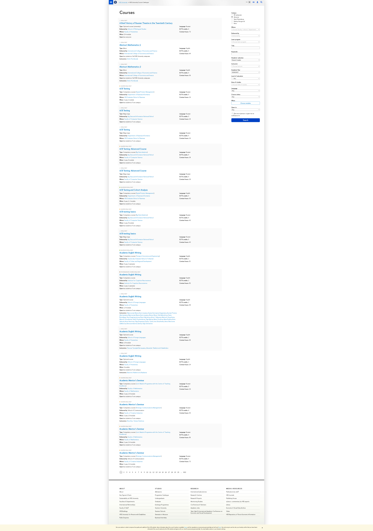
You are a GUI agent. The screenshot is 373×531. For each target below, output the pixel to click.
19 (175, 472)
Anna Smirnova (129, 321)
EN (249, 2)
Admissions (158, 492)
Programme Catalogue (162, 495)
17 (169, 472)
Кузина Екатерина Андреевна (157, 313)
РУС (247, 2)
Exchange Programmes (162, 505)
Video (228, 511)
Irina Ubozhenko (159, 321)
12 (153, 472)
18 (172, 472)
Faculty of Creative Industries (133, 413)
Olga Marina (149, 319)
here (185, 527)
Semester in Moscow (161, 514)
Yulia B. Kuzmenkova (138, 319)
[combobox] (245, 29)
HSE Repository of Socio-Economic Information (240, 514)
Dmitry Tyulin (149, 321)
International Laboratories (199, 492)
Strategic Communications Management (148, 408)
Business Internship (161, 518)
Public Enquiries (124, 518)
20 (178, 472)
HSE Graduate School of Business (134, 97)
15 (163, 472)
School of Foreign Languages (137, 302)
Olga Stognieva (139, 321)
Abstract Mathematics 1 (130, 45)
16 (166, 472)
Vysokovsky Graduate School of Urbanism (141, 259)
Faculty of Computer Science (133, 119)
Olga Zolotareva (147, 323)
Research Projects (196, 498)
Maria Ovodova (158, 319)
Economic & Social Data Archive (236, 508)
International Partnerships (127, 505)
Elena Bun (130, 421)
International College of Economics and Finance (142, 51)
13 (156, 472)
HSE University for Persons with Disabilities (132, 514)
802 (184, 472)
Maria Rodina (168, 319)
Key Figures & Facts (125, 495)
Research (195, 488)
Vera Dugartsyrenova (133, 317)
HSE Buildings (123, 511)
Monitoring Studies (197, 501)
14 (160, 472)
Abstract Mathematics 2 (130, 66)
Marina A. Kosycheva (168, 317)
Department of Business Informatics (139, 94)
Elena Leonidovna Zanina (134, 323)
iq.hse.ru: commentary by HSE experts (237, 501)
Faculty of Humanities (131, 32)
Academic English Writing (130, 252)
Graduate (158, 501)
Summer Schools (160, 511)
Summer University (160, 508)
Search (245, 120)
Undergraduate (159, 498)
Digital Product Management (145, 92)
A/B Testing (124, 88)
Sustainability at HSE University (128, 498)
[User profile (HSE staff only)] (257, 2)
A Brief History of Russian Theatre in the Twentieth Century (145, 23)
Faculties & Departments (127, 501)
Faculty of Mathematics (135, 388)
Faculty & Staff (124, 508)
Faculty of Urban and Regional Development (138, 261)
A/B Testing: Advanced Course (132, 148)
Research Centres (196, 495)
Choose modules (245, 103)
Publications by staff (232, 492)
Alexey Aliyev (153, 315)
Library (228, 505)
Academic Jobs (195, 508)
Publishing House (231, 498)
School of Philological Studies (137, 29)
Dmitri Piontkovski (132, 59)
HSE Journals (230, 495)
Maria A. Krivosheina (125, 319)
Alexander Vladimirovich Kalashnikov (157, 348)
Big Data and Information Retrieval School (141, 116)
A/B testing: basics (127, 211)
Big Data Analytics (141, 152)
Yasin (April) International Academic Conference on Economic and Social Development (206, 512)
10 (147, 472)
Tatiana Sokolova (138, 421)
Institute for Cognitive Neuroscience (139, 280)
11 (150, 472)
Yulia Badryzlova (162, 315)
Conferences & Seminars (198, 505)
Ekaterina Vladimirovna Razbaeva (137, 372)
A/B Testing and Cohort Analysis (133, 189)
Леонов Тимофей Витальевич (136, 348)
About (122, 488)
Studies (158, 488)
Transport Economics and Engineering (147, 256)
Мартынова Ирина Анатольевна (137, 313)
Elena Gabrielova (145, 317)
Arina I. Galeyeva (156, 317)
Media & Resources (234, 488)
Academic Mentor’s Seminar (131, 380)
